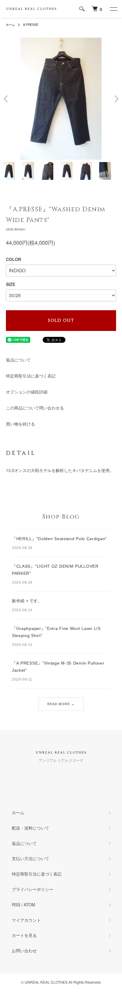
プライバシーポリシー (32, 889)
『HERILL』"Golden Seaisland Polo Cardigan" (59, 538)
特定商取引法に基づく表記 (31, 376)
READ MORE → (61, 704)
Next (115, 98)
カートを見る (24, 935)
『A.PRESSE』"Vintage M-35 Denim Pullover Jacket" (58, 667)
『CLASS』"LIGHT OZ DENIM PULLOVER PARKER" (55, 570)
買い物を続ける (20, 424)
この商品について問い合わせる (35, 408)
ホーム (10, 25)
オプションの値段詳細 (26, 392)
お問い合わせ (24, 950)
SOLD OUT (61, 320)
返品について (18, 360)
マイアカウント (26, 920)
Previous (6, 98)
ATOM (29, 905)
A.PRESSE (30, 25)
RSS (16, 905)
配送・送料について (30, 828)
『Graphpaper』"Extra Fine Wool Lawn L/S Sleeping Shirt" (56, 632)
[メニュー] (113, 9)
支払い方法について (30, 858)
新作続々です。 (27, 600)
